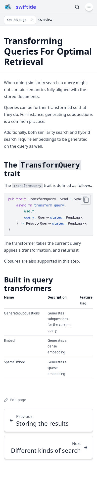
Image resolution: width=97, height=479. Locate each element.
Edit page (18, 399)
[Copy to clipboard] (86, 200)
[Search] (77, 7)
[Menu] (89, 7)
